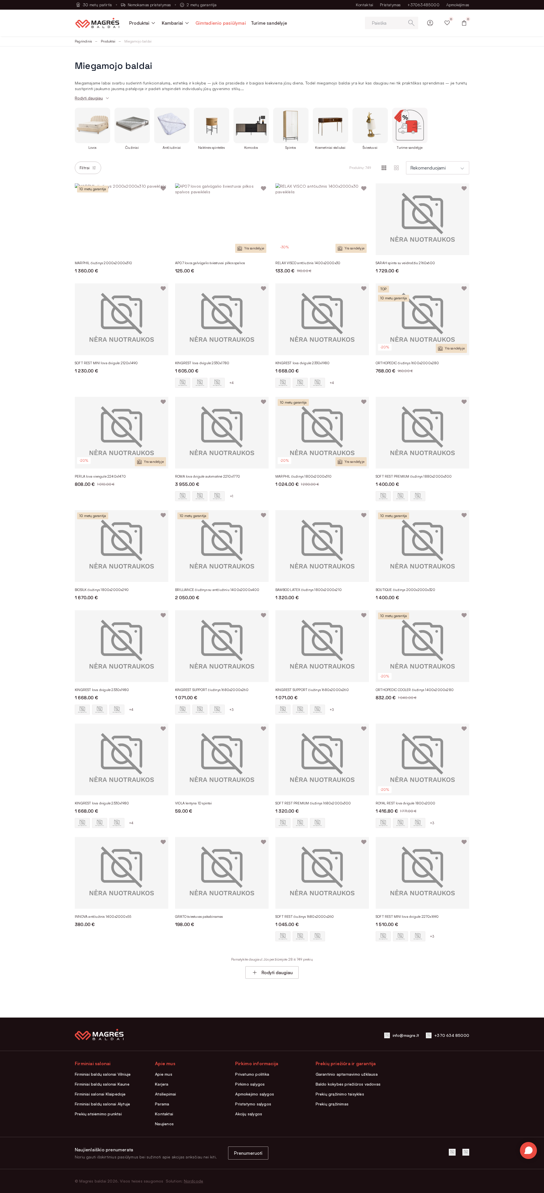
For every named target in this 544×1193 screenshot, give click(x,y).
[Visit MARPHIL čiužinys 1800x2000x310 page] (322, 433)
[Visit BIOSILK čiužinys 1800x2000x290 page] (121, 546)
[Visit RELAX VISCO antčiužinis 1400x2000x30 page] (322, 219)
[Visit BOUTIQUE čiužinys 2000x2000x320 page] (422, 546)
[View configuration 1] (182, 383)
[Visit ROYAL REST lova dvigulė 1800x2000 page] (422, 759)
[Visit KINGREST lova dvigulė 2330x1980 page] (322, 319)
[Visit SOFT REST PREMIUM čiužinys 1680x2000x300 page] (322, 759)
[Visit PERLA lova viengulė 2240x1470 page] (121, 433)
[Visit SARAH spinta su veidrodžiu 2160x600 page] (422, 219)
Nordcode (193, 1181)
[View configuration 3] (217, 383)
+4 (231, 383)
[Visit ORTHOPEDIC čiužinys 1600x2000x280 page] (422, 319)
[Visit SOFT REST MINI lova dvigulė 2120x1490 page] (121, 319)
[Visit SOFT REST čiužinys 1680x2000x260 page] (322, 873)
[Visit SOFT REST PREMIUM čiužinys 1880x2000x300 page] (422, 433)
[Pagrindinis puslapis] (97, 23)
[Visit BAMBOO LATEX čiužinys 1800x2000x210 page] (322, 546)
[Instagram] (465, 1152)
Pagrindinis (83, 41)
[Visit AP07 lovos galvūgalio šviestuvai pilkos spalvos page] (222, 219)
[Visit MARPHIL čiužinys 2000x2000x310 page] (121, 219)
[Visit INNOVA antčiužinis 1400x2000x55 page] (121, 873)
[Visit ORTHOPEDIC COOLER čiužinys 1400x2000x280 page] (422, 646)
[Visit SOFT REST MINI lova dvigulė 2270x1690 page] (422, 873)
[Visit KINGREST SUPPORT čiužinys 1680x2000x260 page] (222, 646)
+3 (231, 709)
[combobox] (437, 167)
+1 (231, 496)
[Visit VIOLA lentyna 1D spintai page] (222, 759)
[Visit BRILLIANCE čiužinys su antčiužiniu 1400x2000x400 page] (222, 546)
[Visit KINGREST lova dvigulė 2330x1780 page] (222, 319)
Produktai (108, 41)
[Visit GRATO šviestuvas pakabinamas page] (222, 873)
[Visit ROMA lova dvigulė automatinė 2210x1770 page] (222, 433)
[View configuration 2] (199, 383)
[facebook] (452, 1152)
